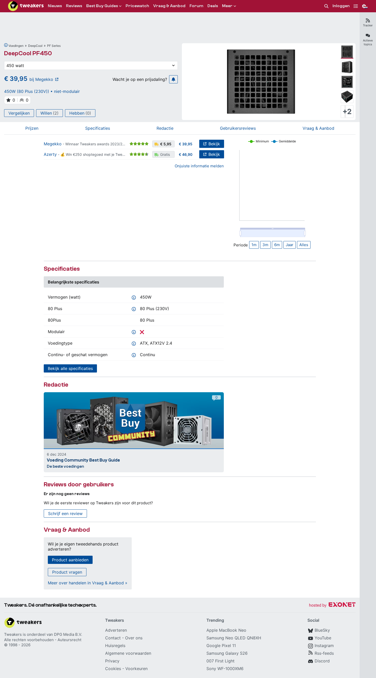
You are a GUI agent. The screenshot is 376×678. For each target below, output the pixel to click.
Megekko (53, 143)
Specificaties (97, 128)
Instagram (324, 645)
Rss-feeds (324, 653)
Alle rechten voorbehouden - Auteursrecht (42, 639)
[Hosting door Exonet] (332, 605)
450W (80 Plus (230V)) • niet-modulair (42, 91)
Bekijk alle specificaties (70, 368)
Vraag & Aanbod (318, 128)
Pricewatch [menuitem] (137, 6)
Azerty (50, 154)
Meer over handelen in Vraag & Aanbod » (87, 582)
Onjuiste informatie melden (199, 165)
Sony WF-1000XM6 (225, 668)
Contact (113, 637)
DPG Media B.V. (68, 634)
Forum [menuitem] (196, 6)
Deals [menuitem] (212, 6)
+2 (347, 111)
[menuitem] (326, 6)
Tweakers (13, 634)
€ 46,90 (185, 154)
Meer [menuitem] (227, 6)
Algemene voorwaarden (128, 653)
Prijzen (31, 128)
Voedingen (16, 46)
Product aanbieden (70, 559)
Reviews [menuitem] (74, 6)
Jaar (289, 244)
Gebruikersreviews (238, 128)
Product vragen (67, 572)
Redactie (165, 128)
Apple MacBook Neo (226, 630)
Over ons (133, 637)
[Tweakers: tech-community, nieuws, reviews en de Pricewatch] (26, 6)
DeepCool (35, 46)
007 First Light (220, 660)
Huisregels (115, 645)
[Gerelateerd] (6, 45)
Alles (303, 244)
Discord (322, 660)
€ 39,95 (185, 144)
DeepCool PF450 (28, 53)
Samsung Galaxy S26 (227, 653)
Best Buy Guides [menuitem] (102, 6)
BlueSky (322, 630)
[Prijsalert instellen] (173, 79)
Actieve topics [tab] (368, 42)
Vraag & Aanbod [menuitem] (169, 6)
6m (277, 244)
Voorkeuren (136, 668)
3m (265, 244)
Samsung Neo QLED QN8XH (233, 637)
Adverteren (116, 630)
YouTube (323, 637)
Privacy (112, 660)
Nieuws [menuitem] (55, 6)
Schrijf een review (65, 513)
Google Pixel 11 (221, 645)
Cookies (113, 668)
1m (254, 244)
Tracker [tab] (368, 25)
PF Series (54, 46)
